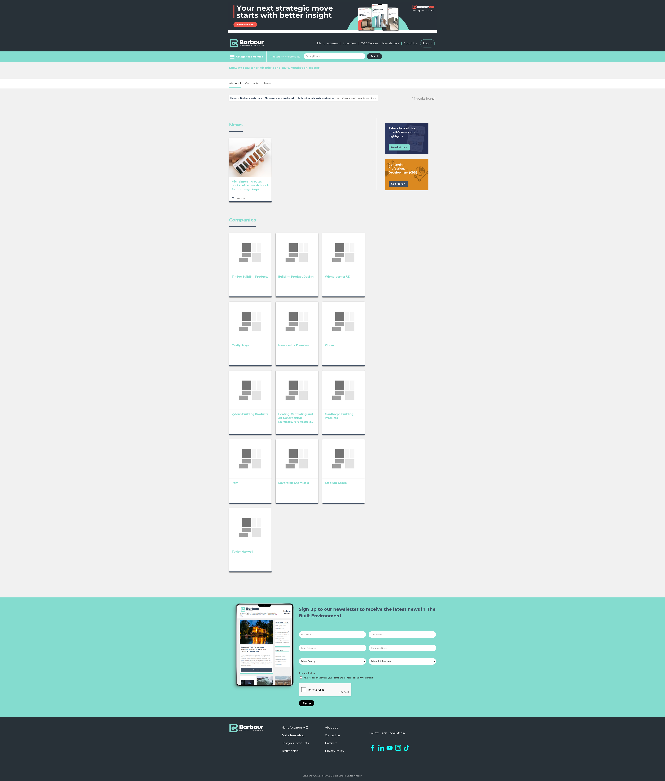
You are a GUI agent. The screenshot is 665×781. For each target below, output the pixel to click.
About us (331, 727)
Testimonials (289, 751)
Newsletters (390, 43)
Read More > (399, 147)
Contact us (332, 735)
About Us (410, 43)
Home (233, 98)
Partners (331, 743)
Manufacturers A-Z (294, 727)
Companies (252, 83)
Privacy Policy (307, 673)
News (268, 83)
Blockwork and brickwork (280, 98)
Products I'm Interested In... (285, 56)
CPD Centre (369, 43)
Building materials (251, 98)
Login (427, 43)
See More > (398, 183)
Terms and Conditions (343, 678)
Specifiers (350, 43)
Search (374, 56)
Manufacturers (328, 43)
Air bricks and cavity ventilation (316, 98)
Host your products (295, 743)
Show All (235, 83)
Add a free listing (293, 735)
